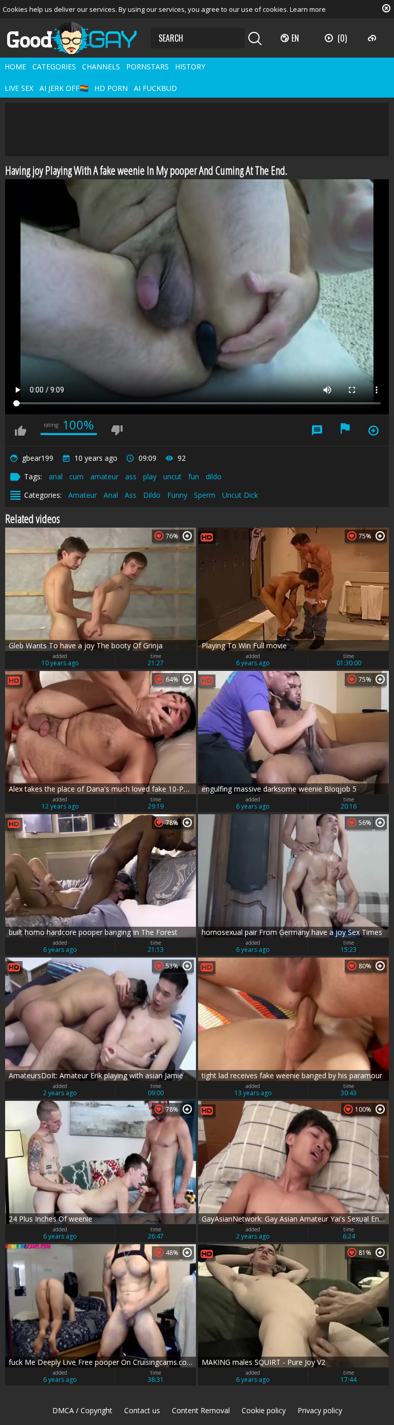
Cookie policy (264, 1410)
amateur (104, 476)
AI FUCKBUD (155, 88)
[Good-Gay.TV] (78, 38)
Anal (111, 495)
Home (15, 66)
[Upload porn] (373, 38)
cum (76, 476)
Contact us (142, 1410)
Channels (101, 66)
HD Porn (111, 88)
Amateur (82, 495)
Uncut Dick (240, 495)
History (190, 66)
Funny (177, 495)
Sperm (204, 495)
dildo (214, 476)
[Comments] (317, 430)
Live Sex (19, 88)
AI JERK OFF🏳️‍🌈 (64, 88)
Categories (54, 66)
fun (193, 476)
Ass (130, 495)
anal (56, 476)
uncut (172, 476)
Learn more (308, 9)
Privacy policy (320, 1410)
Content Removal (201, 1410)
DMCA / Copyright (82, 1410)
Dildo (152, 495)
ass (130, 476)
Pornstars (147, 66)
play (149, 476)
